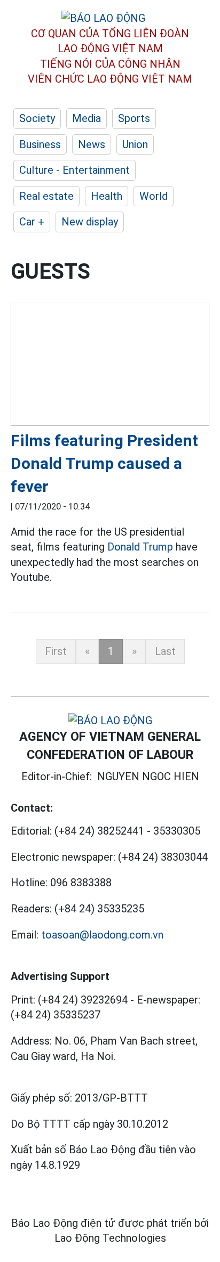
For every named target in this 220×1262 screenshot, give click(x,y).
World (153, 196)
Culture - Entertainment (74, 170)
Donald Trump (140, 546)
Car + (31, 221)
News (91, 144)
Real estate (46, 196)
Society (37, 118)
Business (40, 144)
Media (86, 118)
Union (135, 144)
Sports (134, 118)
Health (106, 196)
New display (89, 221)
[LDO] (110, 366)
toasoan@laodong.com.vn (102, 934)
